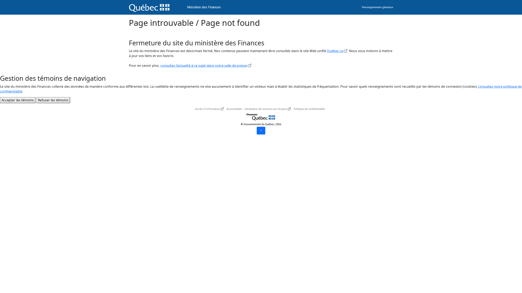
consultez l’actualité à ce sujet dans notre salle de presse (203, 65)
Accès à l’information (207, 108)
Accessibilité (234, 108)
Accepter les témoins (18, 100)
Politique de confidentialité (309, 108)
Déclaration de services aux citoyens (266, 108)
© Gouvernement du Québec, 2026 (261, 124)
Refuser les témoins (53, 100)
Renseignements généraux (377, 7)
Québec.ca (335, 51)
